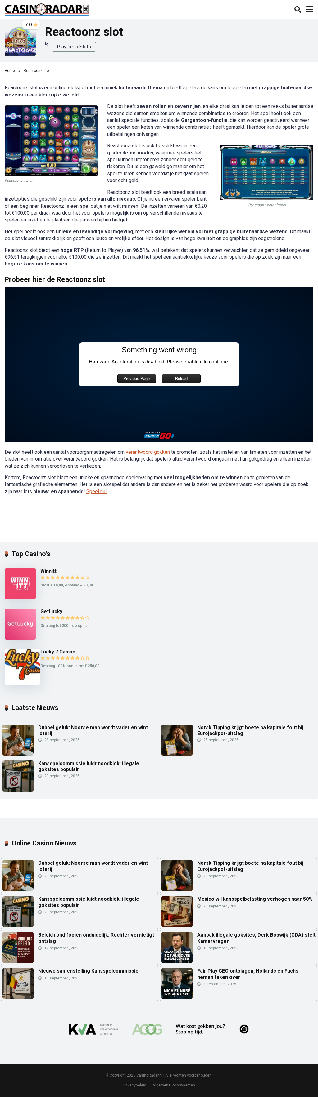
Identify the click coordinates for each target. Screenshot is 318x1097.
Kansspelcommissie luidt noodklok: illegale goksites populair (88, 766)
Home (10, 71)
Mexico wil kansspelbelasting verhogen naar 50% (255, 899)
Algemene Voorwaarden (173, 1085)
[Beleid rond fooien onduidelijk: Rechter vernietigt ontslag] (18, 947)
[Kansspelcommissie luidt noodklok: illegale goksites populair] (18, 790)
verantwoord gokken (148, 452)
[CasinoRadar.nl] (47, 9)
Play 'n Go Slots (74, 47)
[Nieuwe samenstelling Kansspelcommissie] (18, 983)
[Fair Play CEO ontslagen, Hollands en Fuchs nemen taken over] (177, 983)
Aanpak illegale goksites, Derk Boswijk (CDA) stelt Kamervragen (256, 938)
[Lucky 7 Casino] (22, 683)
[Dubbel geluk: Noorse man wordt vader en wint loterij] (18, 754)
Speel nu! (96, 491)
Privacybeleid (134, 1085)
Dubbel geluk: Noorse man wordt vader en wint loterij (93, 730)
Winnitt (48, 571)
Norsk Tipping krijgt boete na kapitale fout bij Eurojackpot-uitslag (250, 730)
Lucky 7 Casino (57, 652)
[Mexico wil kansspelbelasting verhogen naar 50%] (177, 911)
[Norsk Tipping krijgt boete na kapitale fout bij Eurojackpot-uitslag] (177, 754)
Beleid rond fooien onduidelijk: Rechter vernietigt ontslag (96, 938)
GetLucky (51, 611)
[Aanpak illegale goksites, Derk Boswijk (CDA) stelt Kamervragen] (177, 947)
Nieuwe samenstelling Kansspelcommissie (88, 971)
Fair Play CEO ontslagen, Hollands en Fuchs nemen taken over (247, 974)
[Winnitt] (20, 597)
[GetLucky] (20, 638)
